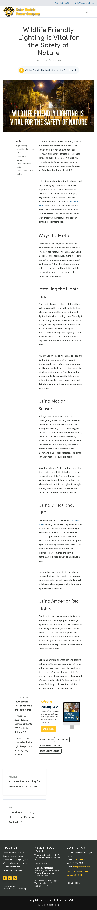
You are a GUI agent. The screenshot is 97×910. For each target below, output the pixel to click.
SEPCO (39, 60)
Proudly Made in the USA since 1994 (48, 900)
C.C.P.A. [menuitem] (77, 883)
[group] (48, 70)
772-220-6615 (62, 3)
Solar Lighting (47, 739)
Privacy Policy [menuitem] (9, 887)
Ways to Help (21, 146)
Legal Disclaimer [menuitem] (10, 889)
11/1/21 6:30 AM (21, 698)
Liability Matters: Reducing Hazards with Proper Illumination (46, 870)
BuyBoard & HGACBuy (75, 875)
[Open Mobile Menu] (92, 11)
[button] (21, 70)
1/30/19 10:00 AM (22, 738)
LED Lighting (62, 739)
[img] (69, 70)
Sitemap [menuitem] (22, 889)
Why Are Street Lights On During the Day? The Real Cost (47, 858)
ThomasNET (83, 872)
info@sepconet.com (84, 3)
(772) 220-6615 (79, 860)
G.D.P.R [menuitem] (70, 883)
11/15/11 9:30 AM (22, 716)
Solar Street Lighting (50, 745)
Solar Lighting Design (50, 751)
